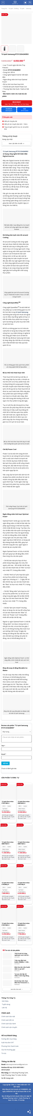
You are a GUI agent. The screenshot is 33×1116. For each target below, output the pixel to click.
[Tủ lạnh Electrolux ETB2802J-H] (8, 873)
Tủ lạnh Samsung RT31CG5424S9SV (15, 151)
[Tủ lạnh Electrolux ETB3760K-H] (8, 914)
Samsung (28, 8)
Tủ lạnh (22, 8)
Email (3, 754)
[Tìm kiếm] (30, 2)
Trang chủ (4, 8)
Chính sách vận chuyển (9, 1027)
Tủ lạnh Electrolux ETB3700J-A (24, 883)
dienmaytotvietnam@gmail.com (17, 1064)
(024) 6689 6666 (18, 1067)
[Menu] (3, 2)
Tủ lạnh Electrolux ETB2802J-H (7, 883)
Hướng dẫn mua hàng (8, 1039)
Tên (3, 746)
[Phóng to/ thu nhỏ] (7, 1105)
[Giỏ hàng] (25, 2)
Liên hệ (4, 1008)
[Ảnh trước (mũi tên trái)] (2, 1113)
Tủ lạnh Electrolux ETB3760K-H (7, 924)
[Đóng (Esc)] (2, 1105)
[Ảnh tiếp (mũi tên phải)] (7, 1113)
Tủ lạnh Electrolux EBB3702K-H (7, 843)
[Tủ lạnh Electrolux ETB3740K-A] (8, 792)
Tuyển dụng (6, 1004)
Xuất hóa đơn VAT (7, 1043)
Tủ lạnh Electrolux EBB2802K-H (24, 924)
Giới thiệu (5, 1001)
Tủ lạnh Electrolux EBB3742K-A (24, 843)
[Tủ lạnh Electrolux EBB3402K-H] (24, 792)
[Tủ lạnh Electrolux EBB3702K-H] (8, 832)
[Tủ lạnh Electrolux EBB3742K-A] (24, 832)
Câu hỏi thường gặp (8, 1050)
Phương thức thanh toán (10, 1046)
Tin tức (3, 1053)
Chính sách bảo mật (8, 1016)
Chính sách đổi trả (7, 1020)
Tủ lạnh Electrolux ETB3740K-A (7, 802)
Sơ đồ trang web (7, 1078)
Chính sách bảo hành (8, 1024)
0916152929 (5, 1070)
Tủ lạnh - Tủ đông (13, 8)
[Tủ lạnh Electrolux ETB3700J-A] (24, 873)
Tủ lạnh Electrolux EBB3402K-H (24, 802)
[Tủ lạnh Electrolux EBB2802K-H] (24, 914)
